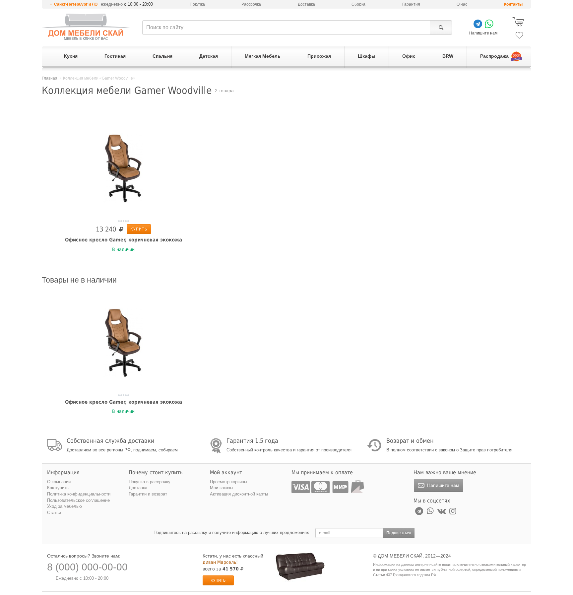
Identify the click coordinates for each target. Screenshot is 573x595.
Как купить (58, 487)
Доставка (306, 4)
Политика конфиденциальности (78, 494)
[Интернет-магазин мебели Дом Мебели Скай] (86, 27)
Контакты (513, 4)
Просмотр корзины (228, 481)
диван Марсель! (220, 562)
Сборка (358, 4)
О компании (59, 481)
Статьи (54, 512)
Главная (49, 78)
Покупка (197, 4)
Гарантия (411, 4)
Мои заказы (221, 487)
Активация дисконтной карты (239, 494)
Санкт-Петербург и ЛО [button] (75, 4)
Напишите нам (442, 485)
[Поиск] (441, 27)
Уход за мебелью (64, 506)
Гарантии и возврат (148, 494)
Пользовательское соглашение (78, 500)
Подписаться (398, 533)
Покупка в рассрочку (149, 481)
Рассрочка (251, 4)
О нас (462, 4)
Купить (138, 229)
